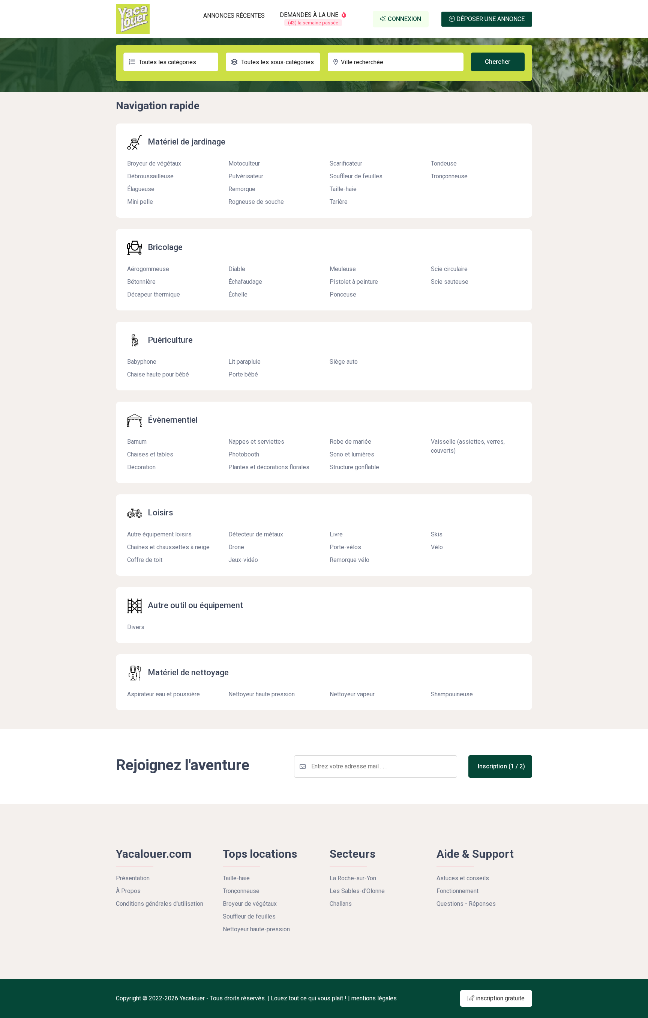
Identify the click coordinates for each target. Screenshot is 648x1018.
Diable (236, 269)
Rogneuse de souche (256, 201)
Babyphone (141, 361)
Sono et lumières (352, 454)
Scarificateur (346, 163)
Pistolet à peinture (354, 281)
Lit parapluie (244, 361)
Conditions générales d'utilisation (159, 903)
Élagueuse (140, 189)
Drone (236, 547)
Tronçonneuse (449, 176)
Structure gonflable (354, 467)
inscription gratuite (499, 998)
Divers (135, 627)
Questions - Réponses (466, 903)
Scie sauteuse (449, 281)
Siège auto (344, 361)
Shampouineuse (452, 694)
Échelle (238, 294)
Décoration (141, 467)
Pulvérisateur (245, 176)
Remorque (241, 189)
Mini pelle (140, 201)
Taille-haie (343, 189)
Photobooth (243, 454)
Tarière (339, 201)
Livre (336, 534)
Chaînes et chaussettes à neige (168, 547)
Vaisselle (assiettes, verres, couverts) (468, 446)
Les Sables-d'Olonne (357, 891)
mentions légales (374, 998)
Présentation (133, 878)
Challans (341, 903)
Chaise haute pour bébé (158, 374)
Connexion (403, 19)
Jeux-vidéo (243, 559)
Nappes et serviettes (256, 441)
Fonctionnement (457, 891)
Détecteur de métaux (255, 534)
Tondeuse (444, 163)
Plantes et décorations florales (268, 467)
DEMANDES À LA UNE (310, 18)
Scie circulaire (449, 269)
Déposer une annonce (490, 19)
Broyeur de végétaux (154, 163)
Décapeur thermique (153, 294)
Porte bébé (243, 374)
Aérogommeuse (148, 269)
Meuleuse (343, 269)
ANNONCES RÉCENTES (234, 15)
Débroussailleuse (150, 176)
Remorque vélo (349, 559)
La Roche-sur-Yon (353, 878)
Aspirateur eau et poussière (163, 694)
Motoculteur (244, 163)
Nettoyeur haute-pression (256, 929)
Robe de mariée (350, 441)
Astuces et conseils (462, 878)
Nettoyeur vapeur (352, 694)
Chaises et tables (150, 454)
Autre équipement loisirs (159, 534)
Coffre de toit (144, 559)
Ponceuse (343, 294)
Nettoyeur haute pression (261, 694)
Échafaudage (245, 281)
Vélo (437, 547)
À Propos (128, 891)
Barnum (137, 441)
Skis (436, 534)
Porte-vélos (345, 547)
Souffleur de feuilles (356, 176)
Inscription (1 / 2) (501, 766)
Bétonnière (141, 281)
